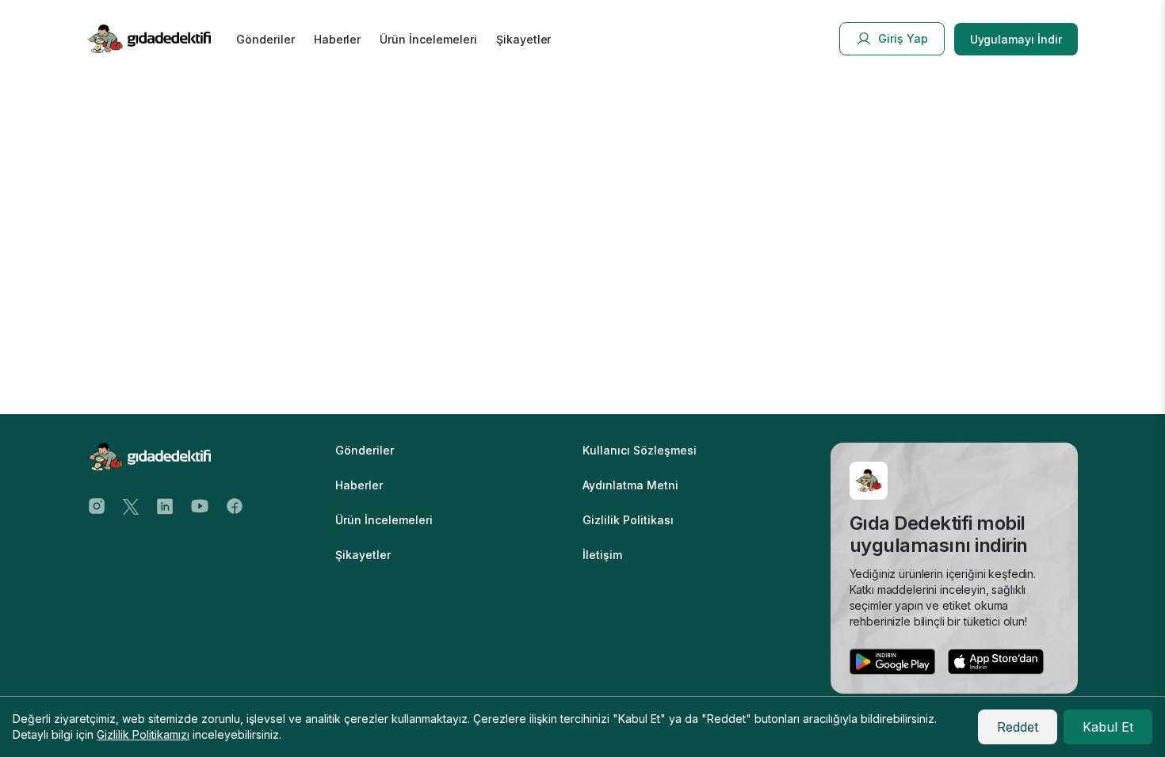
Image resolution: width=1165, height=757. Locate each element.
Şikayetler (524, 39)
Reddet (1017, 727)
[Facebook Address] (234, 505)
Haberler (337, 39)
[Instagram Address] (96, 505)
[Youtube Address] (199, 505)
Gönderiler (265, 39)
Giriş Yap (903, 38)
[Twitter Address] (130, 505)
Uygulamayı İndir (1016, 39)
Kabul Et (1108, 727)
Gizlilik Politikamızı (143, 734)
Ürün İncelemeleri (428, 39)
